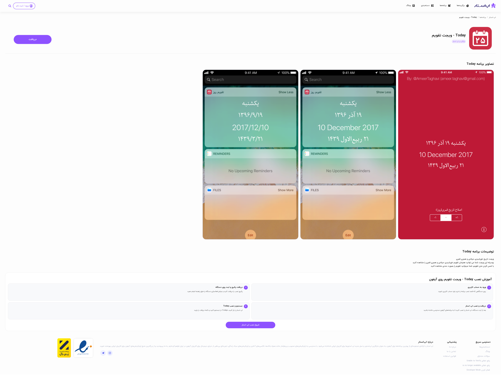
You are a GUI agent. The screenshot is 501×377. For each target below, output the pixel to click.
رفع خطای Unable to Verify (478, 360)
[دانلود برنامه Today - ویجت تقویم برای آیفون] (480, 38)
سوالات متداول (483, 356)
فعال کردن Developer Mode (478, 370)
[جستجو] (10, 6)
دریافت (33, 39)
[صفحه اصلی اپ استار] (485, 6)
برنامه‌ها (483, 17)
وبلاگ (487, 351)
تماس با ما (451, 351)
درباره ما (452, 347)
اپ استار (492, 17)
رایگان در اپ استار (459, 41)
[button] (446, 154)
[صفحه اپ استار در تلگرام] (103, 353)
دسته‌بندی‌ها (484, 347)
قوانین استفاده (449, 356)
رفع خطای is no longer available (476, 365)
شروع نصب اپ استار (250, 325)
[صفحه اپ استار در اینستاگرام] (110, 353)
